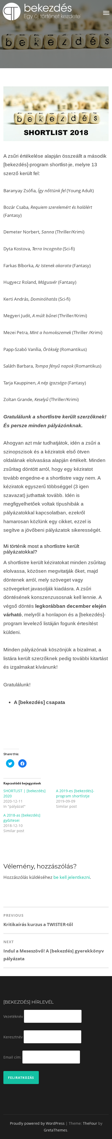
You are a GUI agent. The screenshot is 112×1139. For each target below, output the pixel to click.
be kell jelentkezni (71, 877)
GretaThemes (55, 1130)
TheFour (90, 1123)
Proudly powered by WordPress (37, 1123)
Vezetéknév (13, 1016)
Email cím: (12, 1057)
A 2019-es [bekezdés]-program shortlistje (75, 793)
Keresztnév (13, 1036)
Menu (106, 13)
